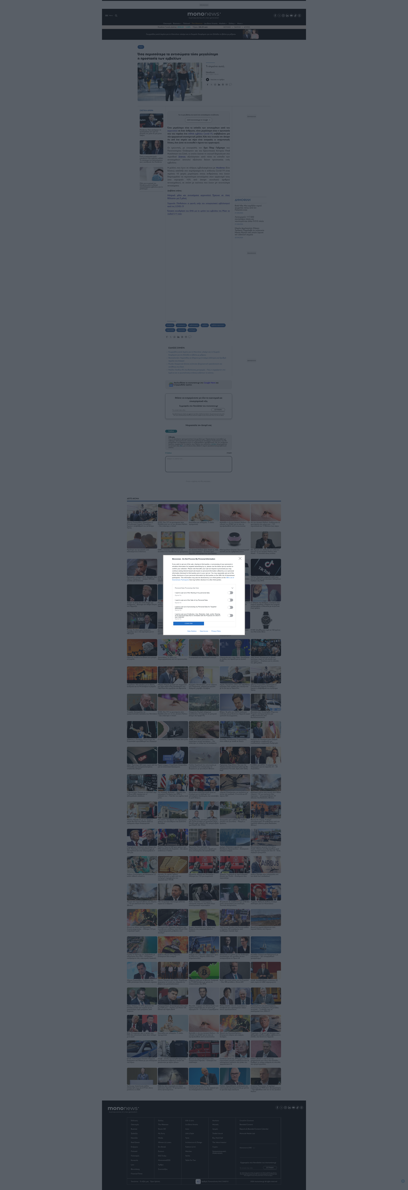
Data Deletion (192, 631)
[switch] (230, 592)
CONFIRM (189, 623)
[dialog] (204, 595)
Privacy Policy (216, 631)
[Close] (241, 559)
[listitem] (204, 588)
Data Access (204, 631)
